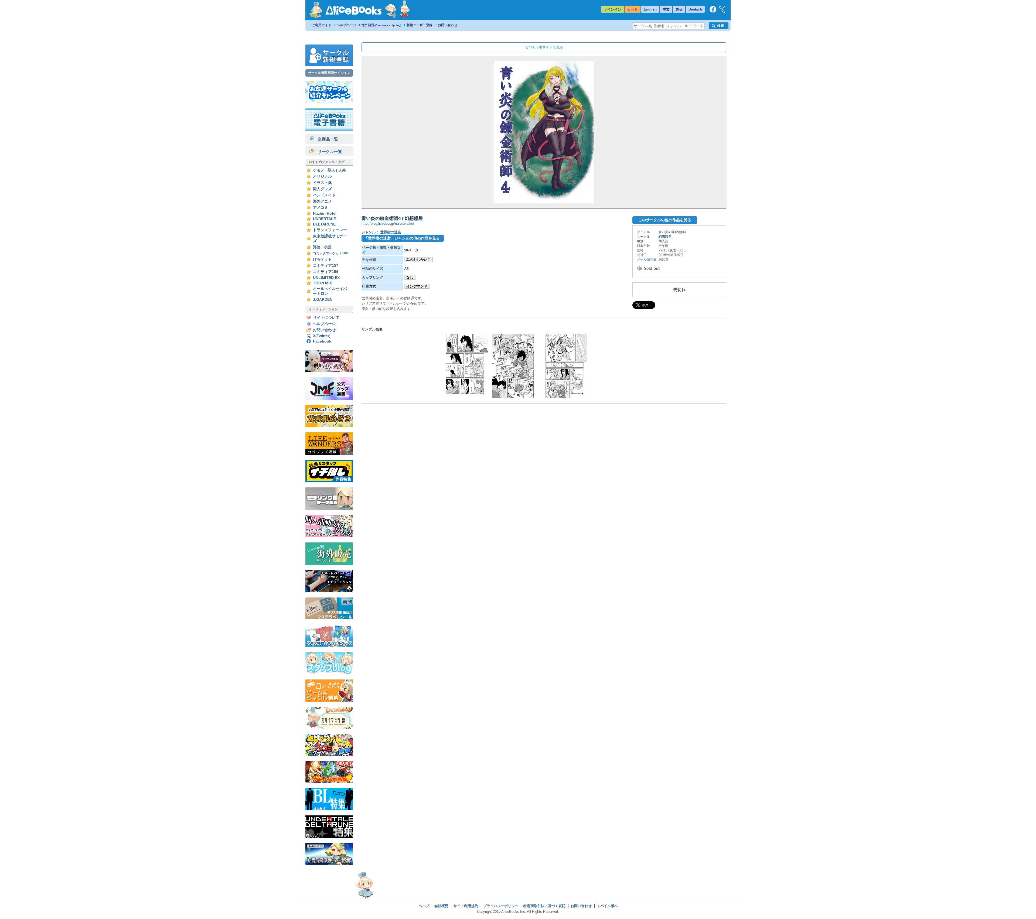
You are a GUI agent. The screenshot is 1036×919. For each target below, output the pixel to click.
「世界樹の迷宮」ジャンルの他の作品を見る (402, 238)
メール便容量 (646, 259)
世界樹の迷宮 (390, 232)
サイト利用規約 (466, 906)
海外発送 (381, 25)
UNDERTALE (324, 219)
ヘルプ (424, 906)
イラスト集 (322, 183)
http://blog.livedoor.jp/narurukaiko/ (388, 223)
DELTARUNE (324, 224)
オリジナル (322, 177)
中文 (666, 9)
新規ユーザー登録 (419, 25)
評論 (317, 247)
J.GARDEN (322, 300)
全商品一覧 (326, 139)
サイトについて (326, 318)
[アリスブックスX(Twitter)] (721, 12)
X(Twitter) (321, 336)
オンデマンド (416, 286)
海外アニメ (322, 201)
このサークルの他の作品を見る (664, 220)
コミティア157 (325, 266)
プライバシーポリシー (500, 906)
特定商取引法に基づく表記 (544, 906)
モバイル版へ (607, 906)
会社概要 (441, 906)
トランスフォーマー (330, 230)
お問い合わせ (447, 25)
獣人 (331, 170)
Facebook (322, 341)
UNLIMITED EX (326, 278)
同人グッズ (322, 189)
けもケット (322, 259)
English (650, 9)
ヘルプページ (346, 25)
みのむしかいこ (418, 260)
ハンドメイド (324, 195)
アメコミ (320, 208)
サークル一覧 (328, 151)
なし (409, 277)
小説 (327, 247)
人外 (342, 170)
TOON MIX (322, 283)
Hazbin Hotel (324, 213)
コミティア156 (325, 272)
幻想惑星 (665, 236)
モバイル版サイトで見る (544, 47)
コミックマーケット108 (330, 253)
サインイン (612, 9)
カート (632, 9)
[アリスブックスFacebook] (713, 11)
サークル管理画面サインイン (329, 73)
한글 (679, 9)
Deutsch (695, 9)
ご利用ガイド (321, 25)
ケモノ (318, 170)
